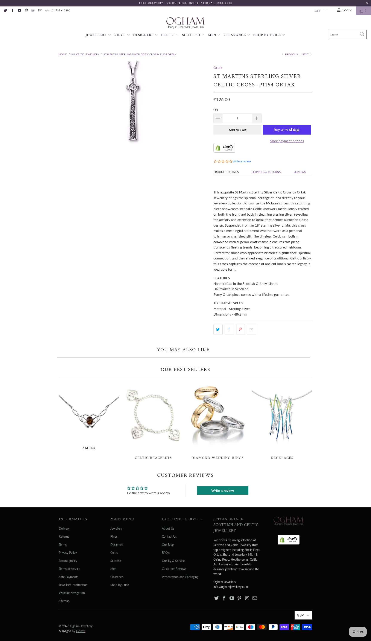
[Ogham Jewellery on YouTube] (19, 10)
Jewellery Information (73, 585)
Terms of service (69, 568)
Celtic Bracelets (153, 421)
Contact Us (169, 536)
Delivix (80, 631)
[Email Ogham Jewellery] (40, 10)
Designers (144, 35)
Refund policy (68, 561)
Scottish (191, 35)
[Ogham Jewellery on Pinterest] (26, 10)
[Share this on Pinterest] (240, 329)
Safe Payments (68, 577)
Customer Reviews (174, 568)
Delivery (64, 528)
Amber (89, 416)
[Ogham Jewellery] (185, 23)
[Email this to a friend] (251, 329)
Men (212, 35)
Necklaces (282, 421)
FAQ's (166, 552)
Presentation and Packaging (180, 577)
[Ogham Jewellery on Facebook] (12, 10)
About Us (168, 528)
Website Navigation (72, 593)
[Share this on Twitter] (218, 329)
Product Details (226, 172)
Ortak (217, 67)
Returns (64, 536)
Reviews (299, 172)
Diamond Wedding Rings (218, 421)
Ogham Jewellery (81, 626)
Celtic (168, 35)
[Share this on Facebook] (229, 329)
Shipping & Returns (266, 172)
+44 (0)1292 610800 (58, 10)
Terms (63, 544)
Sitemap (64, 601)
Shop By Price (267, 35)
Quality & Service (173, 561)
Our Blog (168, 544)
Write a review (222, 490)
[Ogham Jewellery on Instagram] (33, 10)
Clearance (235, 35)
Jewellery (97, 35)
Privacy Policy (68, 552)
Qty (215, 109)
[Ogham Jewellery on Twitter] (5, 10)
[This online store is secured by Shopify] (224, 151)
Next (305, 54)
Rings (120, 35)
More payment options (287, 141)
